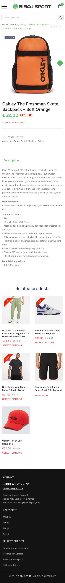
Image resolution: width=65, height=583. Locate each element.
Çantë (17, 141)
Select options (12, 345)
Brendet (14, 24)
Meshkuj (32, 141)
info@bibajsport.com (13, 488)
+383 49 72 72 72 (16, 484)
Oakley (23, 24)
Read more (41, 395)
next (60, 63)
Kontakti (8, 477)
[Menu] (5, 6)
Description (11, 160)
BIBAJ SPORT (24, 576)
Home (5, 24)
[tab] (11, 160)
